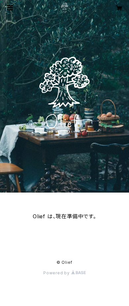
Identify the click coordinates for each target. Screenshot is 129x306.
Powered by (57, 272)
